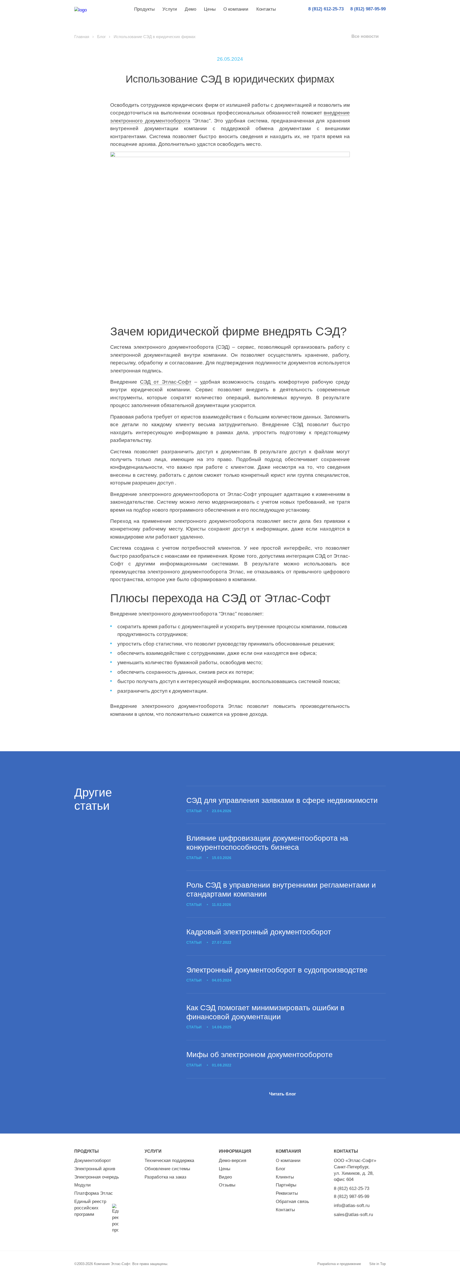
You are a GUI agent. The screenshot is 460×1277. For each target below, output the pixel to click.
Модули (82, 1185)
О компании (236, 9)
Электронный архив (94, 1168)
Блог (101, 36)
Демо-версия (232, 1160)
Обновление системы (167, 1168)
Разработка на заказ (165, 1177)
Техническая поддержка (169, 1160)
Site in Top (377, 1264)
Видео (225, 1177)
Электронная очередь (96, 1177)
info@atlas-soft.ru (351, 1205)
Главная (81, 36)
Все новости (365, 36)
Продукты (144, 9)
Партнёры (286, 1185)
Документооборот (92, 1160)
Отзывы (227, 1185)
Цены (210, 9)
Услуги (169, 9)
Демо (190, 9)
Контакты (266, 9)
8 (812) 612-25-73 (351, 1188)
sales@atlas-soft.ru (353, 1214)
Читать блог (282, 1094)
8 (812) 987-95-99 (351, 1196)
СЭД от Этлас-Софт (165, 382)
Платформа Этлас (93, 1193)
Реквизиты (287, 1193)
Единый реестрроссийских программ (90, 1208)
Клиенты (285, 1177)
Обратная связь (292, 1201)
